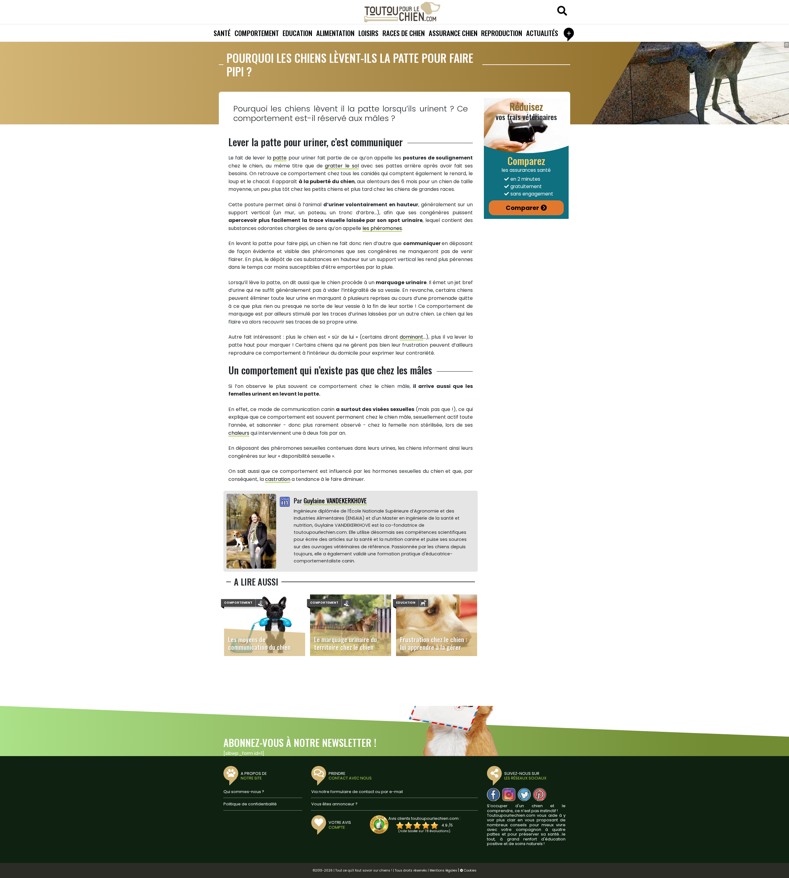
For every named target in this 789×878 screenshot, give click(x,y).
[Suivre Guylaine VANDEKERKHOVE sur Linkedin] (285, 502)
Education (297, 33)
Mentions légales (443, 870)
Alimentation (335, 33)
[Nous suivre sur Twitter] (524, 794)
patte (280, 157)
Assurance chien (453, 33)
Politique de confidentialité (250, 804)
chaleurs (238, 433)
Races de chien (403, 33)
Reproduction (501, 33)
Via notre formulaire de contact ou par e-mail (357, 791)
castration (277, 479)
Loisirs (368, 33)
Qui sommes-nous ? (243, 791)
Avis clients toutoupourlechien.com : (424, 818)
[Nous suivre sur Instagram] (508, 794)
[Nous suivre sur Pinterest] (539, 794)
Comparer (522, 207)
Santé (222, 33)
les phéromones (382, 228)
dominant (411, 336)
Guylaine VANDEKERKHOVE (335, 500)
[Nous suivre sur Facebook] (493, 794)
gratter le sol (341, 165)
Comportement (257, 33)
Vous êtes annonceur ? (334, 804)
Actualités (542, 33)
